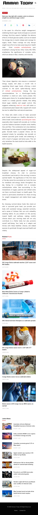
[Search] (35, 3)
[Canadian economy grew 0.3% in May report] (7, 445)
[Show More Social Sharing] (34, 25)
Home (3, 8)
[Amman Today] (18, 3)
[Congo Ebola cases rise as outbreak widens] (19, 364)
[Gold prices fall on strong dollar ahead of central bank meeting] (7, 465)
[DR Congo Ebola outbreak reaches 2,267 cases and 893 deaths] (19, 250)
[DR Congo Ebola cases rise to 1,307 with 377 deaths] (19, 335)
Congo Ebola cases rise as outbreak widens (16, 377)
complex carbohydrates (22, 47)
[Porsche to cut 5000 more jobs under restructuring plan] (7, 474)
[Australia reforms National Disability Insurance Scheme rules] (7, 426)
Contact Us (22, 510)
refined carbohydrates (13, 91)
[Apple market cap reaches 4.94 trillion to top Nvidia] (7, 455)
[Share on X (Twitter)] (17, 25)
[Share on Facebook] (5, 25)
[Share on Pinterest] (23, 25)
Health (5, 12)
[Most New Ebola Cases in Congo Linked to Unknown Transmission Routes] (19, 279)
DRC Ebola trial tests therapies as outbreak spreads (19, 320)
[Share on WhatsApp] (11, 25)
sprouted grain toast (29, 120)
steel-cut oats (21, 105)
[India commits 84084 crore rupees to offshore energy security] (7, 436)
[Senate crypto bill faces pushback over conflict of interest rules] (7, 484)
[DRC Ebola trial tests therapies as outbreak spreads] (19, 308)
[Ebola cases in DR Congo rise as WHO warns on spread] (19, 392)
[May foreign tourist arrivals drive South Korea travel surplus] (7, 493)
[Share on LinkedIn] (29, 25)
